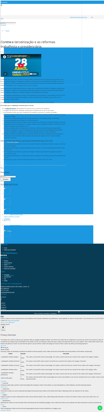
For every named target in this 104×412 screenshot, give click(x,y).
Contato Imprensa (8, 266)
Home (5, 248)
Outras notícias (31, 52)
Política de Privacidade (10, 250)
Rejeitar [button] (12, 322)
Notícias (24, 52)
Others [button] (2, 404)
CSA (5, 278)
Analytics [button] (3, 393)
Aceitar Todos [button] (4, 322)
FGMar (5, 280)
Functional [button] (3, 381)
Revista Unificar (8, 262)
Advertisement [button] (4, 398)
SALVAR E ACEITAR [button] (6, 410)
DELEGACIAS (7, 276)
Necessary (5, 347)
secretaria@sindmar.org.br (7, 292)
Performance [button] (4, 387)
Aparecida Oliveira (52, 52)
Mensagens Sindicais (16, 52)
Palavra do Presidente (9, 268)
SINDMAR (6, 275)
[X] (1, 299)
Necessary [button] (3, 345)
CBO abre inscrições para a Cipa (76, 17)
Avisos (5, 264)
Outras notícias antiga (41, 52)
